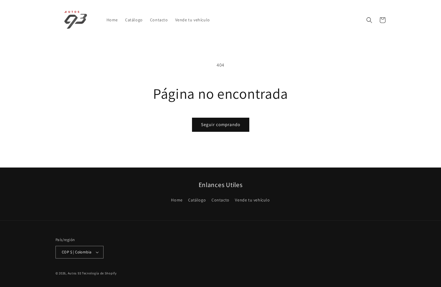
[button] (369, 20)
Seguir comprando (220, 124)
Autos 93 (74, 273)
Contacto (221, 200)
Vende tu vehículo (252, 200)
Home (176, 200)
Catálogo (197, 200)
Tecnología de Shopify (99, 273)
